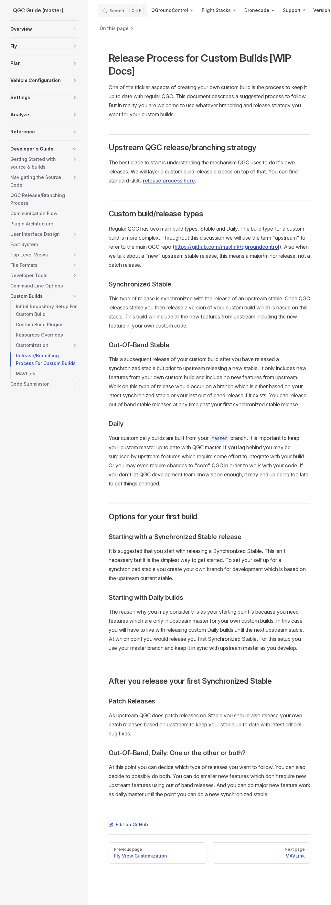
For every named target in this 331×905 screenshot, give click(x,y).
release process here (169, 180)
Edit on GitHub (132, 824)
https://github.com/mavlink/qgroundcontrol (227, 247)
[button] (74, 29)
